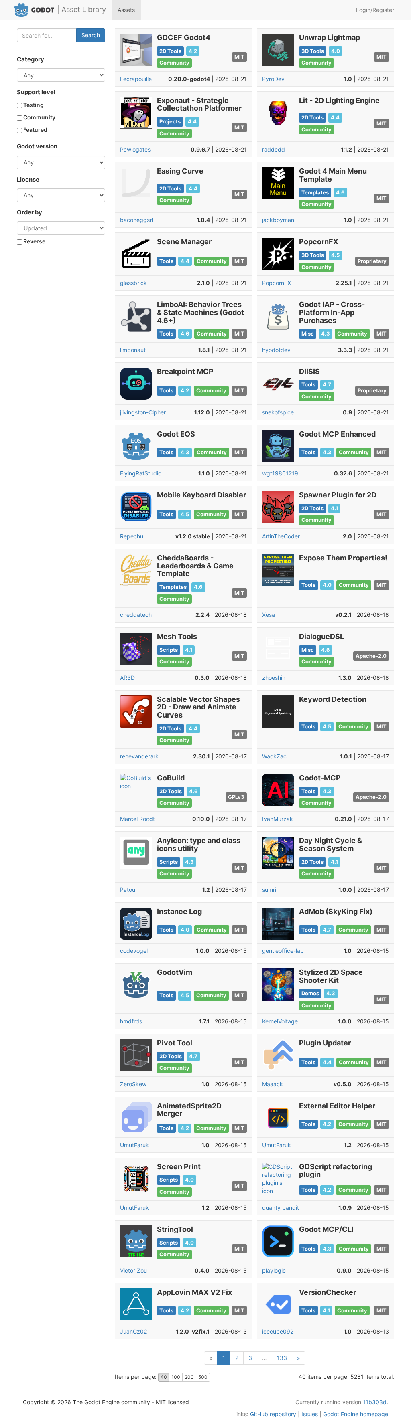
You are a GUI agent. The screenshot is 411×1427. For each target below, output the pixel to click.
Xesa (268, 614)
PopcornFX (276, 282)
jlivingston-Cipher (143, 412)
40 (164, 1377)
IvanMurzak (277, 818)
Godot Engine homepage (355, 1414)
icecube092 (277, 1331)
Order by (29, 212)
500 (203, 1377)
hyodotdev (276, 349)
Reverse (33, 241)
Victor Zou (133, 1270)
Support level (36, 92)
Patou (127, 889)
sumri (269, 889)
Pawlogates (135, 149)
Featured (34, 129)
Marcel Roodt (137, 818)
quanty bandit (280, 1207)
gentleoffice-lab (283, 950)
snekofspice (278, 412)
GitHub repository (273, 1414)
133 (282, 1357)
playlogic (274, 1270)
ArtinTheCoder (281, 536)
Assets (126, 9)
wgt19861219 (280, 473)
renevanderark (139, 756)
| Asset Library (81, 9)
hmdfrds (131, 1021)
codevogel (134, 950)
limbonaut (133, 349)
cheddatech (136, 614)
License (28, 179)
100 (175, 1377)
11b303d (375, 1402)
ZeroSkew (133, 1084)
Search (90, 35)
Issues (309, 1414)
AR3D (127, 677)
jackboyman (278, 219)
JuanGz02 (133, 1331)
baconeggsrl (136, 219)
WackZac (274, 756)
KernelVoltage (280, 1021)
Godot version (37, 146)
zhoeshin (273, 677)
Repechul (132, 536)
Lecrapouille (136, 78)
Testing (33, 104)
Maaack (272, 1084)
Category (30, 59)
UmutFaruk (134, 1145)
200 (189, 1377)
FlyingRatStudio (140, 473)
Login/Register (375, 9)
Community (38, 117)
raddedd (273, 149)
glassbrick (133, 282)
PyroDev (273, 78)
